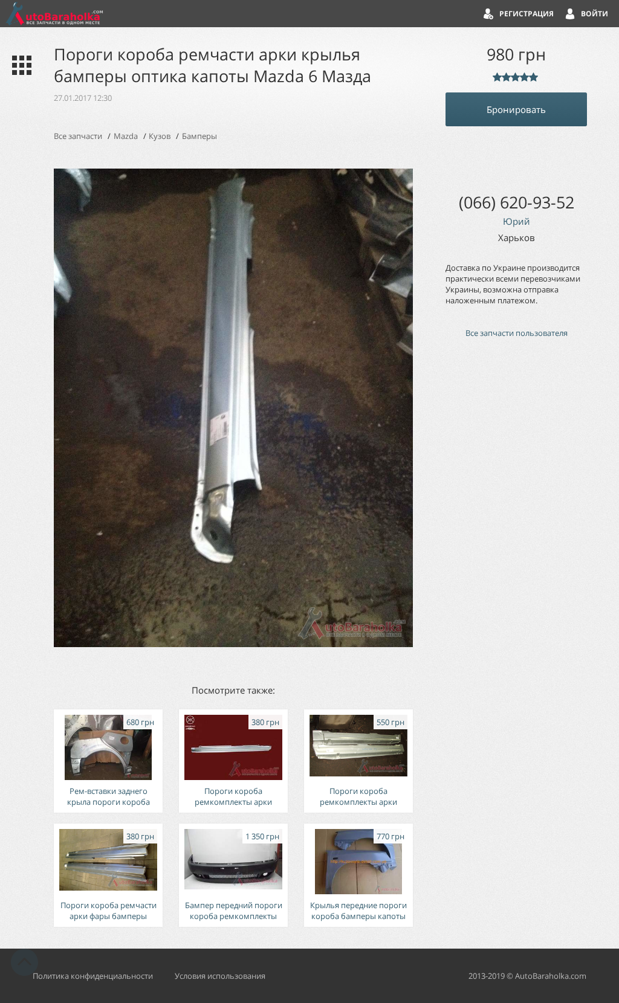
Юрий (516, 221)
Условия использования (220, 975)
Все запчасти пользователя (516, 332)
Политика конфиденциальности (93, 975)
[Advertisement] (516, 552)
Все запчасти (78, 136)
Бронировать (516, 109)
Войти (594, 13)
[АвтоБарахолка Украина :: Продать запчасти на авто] (54, 13)
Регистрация (526, 13)
